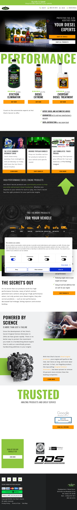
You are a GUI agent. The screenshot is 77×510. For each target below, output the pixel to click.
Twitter (9, 478)
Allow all (60, 269)
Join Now (12, 457)
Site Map (25, 503)
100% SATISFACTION (55, 122)
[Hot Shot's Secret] (5, 8)
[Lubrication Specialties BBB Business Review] (55, 449)
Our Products (64, 293)
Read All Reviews (63, 427)
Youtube (20, 478)
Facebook (3, 478)
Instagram (14, 478)
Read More (63, 171)
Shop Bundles (38, 171)
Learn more (51, 379)
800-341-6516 (53, 8)
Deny (16, 269)
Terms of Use (16, 503)
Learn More (14, 171)
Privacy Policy (6, 503)
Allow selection (39, 269)
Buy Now (14, 102)
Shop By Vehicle (62, 37)
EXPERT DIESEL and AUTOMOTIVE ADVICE (56, 111)
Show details (64, 265)
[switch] (30, 259)
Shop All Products (62, 42)
